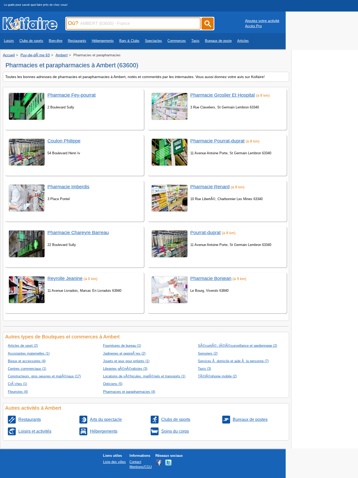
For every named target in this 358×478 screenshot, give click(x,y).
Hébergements (103, 41)
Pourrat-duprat (205, 232)
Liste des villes (114, 462)
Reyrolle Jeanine (65, 278)
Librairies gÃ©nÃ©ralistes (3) (125, 369)
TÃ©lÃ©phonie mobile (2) (217, 376)
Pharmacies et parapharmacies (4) (129, 392)
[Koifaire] (30, 28)
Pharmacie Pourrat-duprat (217, 141)
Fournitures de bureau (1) (122, 346)
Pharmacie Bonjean (210, 278)
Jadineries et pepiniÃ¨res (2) (124, 353)
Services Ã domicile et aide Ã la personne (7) (233, 361)
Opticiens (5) (112, 384)
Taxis (195, 41)
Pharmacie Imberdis (68, 186)
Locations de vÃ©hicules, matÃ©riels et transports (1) (144, 376)
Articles (243, 41)
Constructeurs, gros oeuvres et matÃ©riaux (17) (44, 376)
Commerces (176, 41)
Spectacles (153, 41)
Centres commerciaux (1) (27, 369)
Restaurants (77, 41)
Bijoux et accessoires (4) (27, 361)
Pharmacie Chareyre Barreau (78, 232)
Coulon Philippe (63, 141)
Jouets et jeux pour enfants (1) (126, 361)
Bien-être (55, 41)
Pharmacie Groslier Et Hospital (222, 95)
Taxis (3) (204, 369)
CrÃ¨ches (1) (17, 384)
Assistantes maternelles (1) (29, 353)
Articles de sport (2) (23, 346)
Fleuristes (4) (18, 392)
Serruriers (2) (208, 353)
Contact (135, 462)
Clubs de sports (31, 41)
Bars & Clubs (129, 41)
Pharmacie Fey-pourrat (71, 95)
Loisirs (9, 41)
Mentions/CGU (140, 467)
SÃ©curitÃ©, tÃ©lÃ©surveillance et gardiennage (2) (237, 346)
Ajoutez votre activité (262, 21)
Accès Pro (253, 26)
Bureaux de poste (218, 41)
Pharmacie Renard (210, 186)
